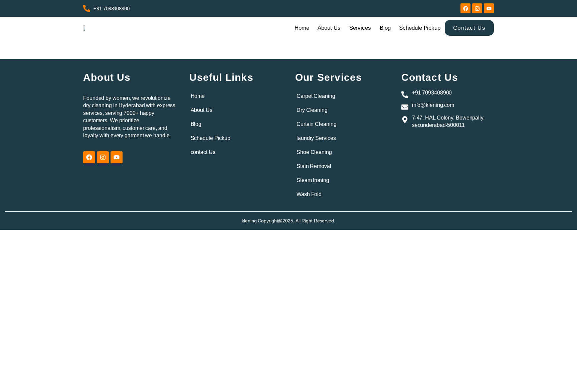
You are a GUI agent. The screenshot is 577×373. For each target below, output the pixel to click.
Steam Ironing (313, 180)
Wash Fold (309, 194)
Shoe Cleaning (314, 152)
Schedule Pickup (419, 28)
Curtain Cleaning (316, 124)
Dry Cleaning (312, 110)
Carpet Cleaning (316, 96)
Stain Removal (314, 166)
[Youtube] (489, 8)
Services (360, 28)
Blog (385, 28)
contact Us (203, 152)
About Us (329, 28)
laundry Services (316, 138)
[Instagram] (477, 8)
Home (302, 28)
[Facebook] (465, 8)
